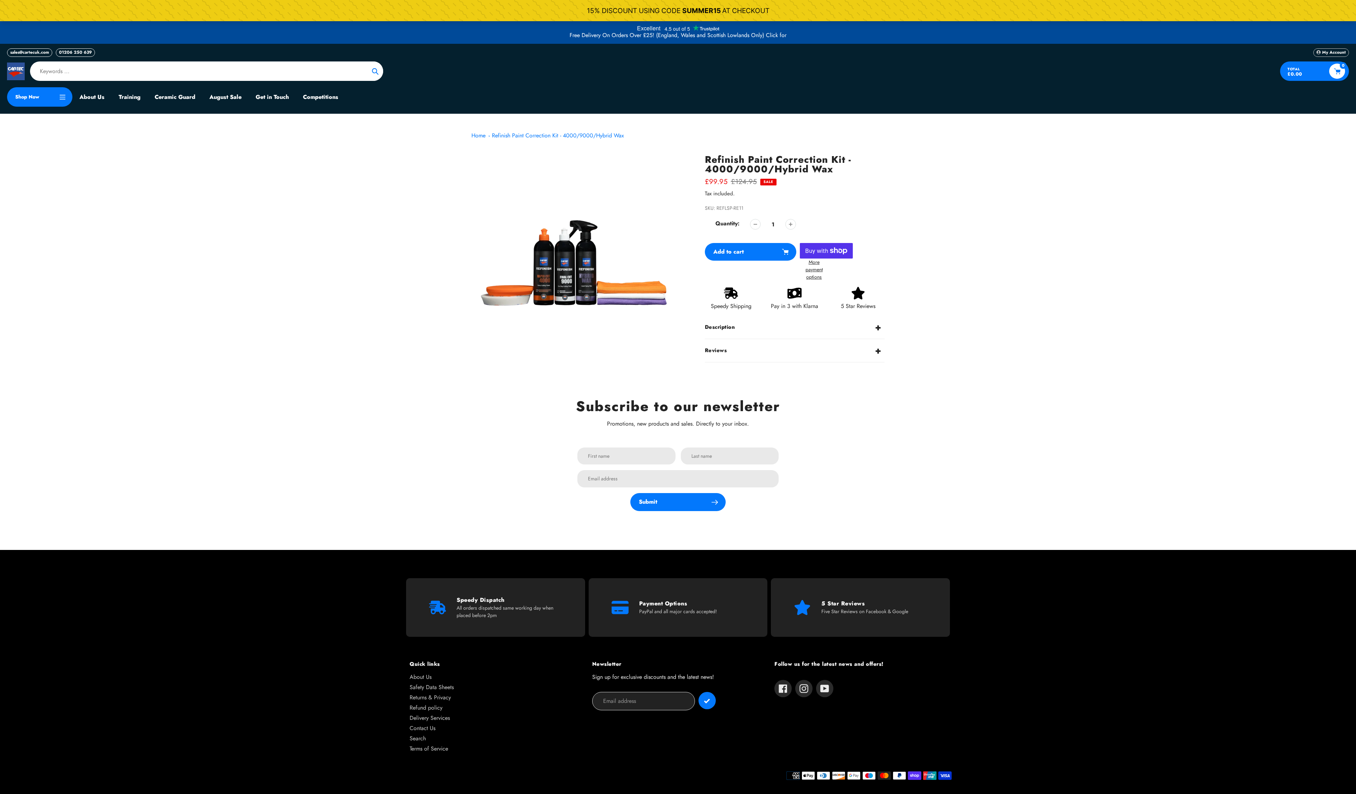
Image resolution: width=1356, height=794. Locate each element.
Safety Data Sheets (432, 687)
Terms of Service (429, 749)
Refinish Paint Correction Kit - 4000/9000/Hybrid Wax (558, 135)
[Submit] (707, 700)
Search (418, 738)
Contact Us (422, 728)
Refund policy (426, 708)
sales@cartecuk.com (29, 52)
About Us (421, 677)
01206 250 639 (75, 52)
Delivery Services (430, 718)
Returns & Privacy (430, 697)
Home (478, 135)
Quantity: (727, 223)
